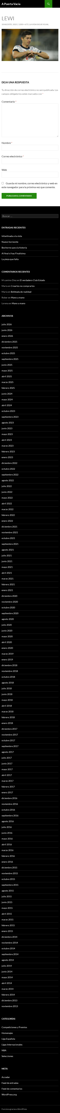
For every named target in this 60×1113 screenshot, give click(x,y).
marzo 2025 (7, 382)
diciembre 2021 (9, 526)
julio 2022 (7, 486)
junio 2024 (7, 393)
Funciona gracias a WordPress (14, 1109)
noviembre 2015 (10, 873)
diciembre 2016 (9, 798)
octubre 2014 (8, 948)
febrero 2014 (8, 994)
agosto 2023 (8, 422)
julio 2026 (7, 324)
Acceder (6, 1077)
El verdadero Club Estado (32, 280)
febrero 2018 (8, 717)
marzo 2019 (7, 653)
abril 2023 (7, 440)
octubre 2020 (8, 607)
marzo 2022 (7, 509)
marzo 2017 (7, 780)
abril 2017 (7, 775)
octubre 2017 (8, 740)
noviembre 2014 (10, 942)
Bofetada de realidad (21, 291)
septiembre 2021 (10, 544)
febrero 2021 (8, 584)
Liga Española (8, 1038)
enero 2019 (7, 659)
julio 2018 (7, 688)
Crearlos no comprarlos (23, 286)
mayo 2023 (7, 434)
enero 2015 (7, 931)
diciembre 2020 (9, 596)
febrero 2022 (8, 515)
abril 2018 (7, 705)
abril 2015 (7, 913)
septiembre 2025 (10, 359)
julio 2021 (7, 555)
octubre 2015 (8, 879)
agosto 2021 (8, 549)
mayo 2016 (7, 838)
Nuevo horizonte (10, 241)
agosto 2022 (8, 480)
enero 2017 (7, 792)
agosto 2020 (8, 619)
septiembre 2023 (10, 416)
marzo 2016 (7, 850)
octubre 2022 (8, 468)
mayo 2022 (7, 497)
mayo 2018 (7, 700)
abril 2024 (7, 405)
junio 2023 (7, 428)
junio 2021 (7, 561)
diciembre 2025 (9, 341)
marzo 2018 (7, 711)
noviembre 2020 (10, 601)
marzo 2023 (7, 445)
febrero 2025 (8, 388)
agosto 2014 (8, 960)
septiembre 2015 (10, 884)
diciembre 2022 (9, 463)
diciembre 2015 (9, 867)
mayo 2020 (7, 636)
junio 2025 (7, 364)
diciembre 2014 (9, 936)
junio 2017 (7, 763)
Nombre (7, 142)
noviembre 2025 (10, 347)
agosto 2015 (8, 890)
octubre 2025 (8, 353)
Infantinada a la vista (12, 236)
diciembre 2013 (9, 1000)
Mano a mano (17, 297)
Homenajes (7, 1033)
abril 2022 (7, 503)
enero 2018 (7, 723)
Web (4, 169)
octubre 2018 (8, 676)
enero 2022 (7, 520)
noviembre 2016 (10, 804)
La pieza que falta (10, 259)
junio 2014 (7, 971)
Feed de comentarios (12, 1088)
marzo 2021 (7, 578)
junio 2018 (7, 694)
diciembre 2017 (9, 728)
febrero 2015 (8, 925)
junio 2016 (7, 832)
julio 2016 (7, 827)
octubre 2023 (8, 411)
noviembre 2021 (10, 532)
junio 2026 (7, 330)
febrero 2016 (8, 856)
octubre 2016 (8, 809)
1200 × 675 (23, 24)
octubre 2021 (8, 538)
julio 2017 (7, 757)
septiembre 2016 (10, 815)
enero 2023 (7, 457)
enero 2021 (7, 590)
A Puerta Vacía (11, 4)
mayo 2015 (7, 908)
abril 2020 (7, 642)
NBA (4, 1050)
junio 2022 (7, 492)
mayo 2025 (7, 370)
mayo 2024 (7, 399)
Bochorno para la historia (14, 247)
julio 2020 (7, 624)
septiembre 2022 (10, 474)
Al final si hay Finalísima (13, 253)
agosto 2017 (8, 752)
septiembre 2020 (10, 613)
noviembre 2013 (10, 1006)
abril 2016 (7, 844)
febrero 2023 (8, 451)
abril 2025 (7, 376)
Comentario (9, 101)
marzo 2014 (7, 988)
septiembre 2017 (10, 746)
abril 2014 (7, 983)
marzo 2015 (7, 919)
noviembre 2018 (10, 671)
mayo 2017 (7, 769)
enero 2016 (7, 861)
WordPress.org (9, 1094)
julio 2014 (7, 965)
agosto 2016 (8, 821)
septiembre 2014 (10, 954)
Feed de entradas (10, 1083)
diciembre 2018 (9, 665)
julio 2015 (7, 896)
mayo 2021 (7, 567)
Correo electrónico (13, 156)
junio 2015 (7, 902)
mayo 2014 (7, 977)
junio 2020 (7, 630)
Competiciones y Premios (14, 1027)
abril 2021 (7, 572)
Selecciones (7, 1056)
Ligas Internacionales (12, 1044)
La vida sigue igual (39, 24)
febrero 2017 (8, 786)
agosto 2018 (8, 682)
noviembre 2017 (10, 734)
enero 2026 (7, 336)
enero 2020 (7, 648)
